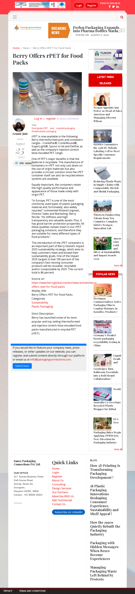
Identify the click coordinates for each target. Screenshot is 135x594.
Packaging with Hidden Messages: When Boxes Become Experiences (104, 550)
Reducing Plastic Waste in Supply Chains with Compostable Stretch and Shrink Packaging (107, 186)
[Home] (28, 27)
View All (118, 265)
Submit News (22, 365)
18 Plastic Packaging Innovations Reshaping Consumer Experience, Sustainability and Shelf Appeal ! (104, 500)
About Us (58, 480)
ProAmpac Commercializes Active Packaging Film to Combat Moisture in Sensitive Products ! (107, 305)
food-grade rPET (40, 128)
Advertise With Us (63, 496)
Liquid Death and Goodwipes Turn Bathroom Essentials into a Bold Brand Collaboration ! (107, 367)
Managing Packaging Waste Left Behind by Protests (103, 573)
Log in (38, 118)
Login (79, 5)
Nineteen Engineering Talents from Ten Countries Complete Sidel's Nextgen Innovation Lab (107, 221)
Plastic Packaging (42, 306)
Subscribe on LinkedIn (68, 512)
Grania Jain (20, 133)
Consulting (59, 484)
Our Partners (60, 492)
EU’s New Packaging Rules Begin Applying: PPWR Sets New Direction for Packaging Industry (107, 430)
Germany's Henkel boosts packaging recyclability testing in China (107, 340)
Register (91, 5)
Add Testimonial (62, 500)
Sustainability (40, 302)
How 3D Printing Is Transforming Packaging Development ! (105, 471)
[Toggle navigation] (14, 17)
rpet (52, 128)
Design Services (61, 488)
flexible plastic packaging (44, 131)
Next (64, 7)
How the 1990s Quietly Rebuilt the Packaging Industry (105, 528)
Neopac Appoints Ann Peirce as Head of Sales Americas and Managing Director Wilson (108, 114)
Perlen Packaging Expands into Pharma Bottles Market (96, 29)
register (51, 118)
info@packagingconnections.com (50, 359)
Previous (60, 7)
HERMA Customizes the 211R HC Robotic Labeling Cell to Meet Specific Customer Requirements (107, 151)
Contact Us (59, 504)
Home (16, 48)
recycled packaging (65, 128)
